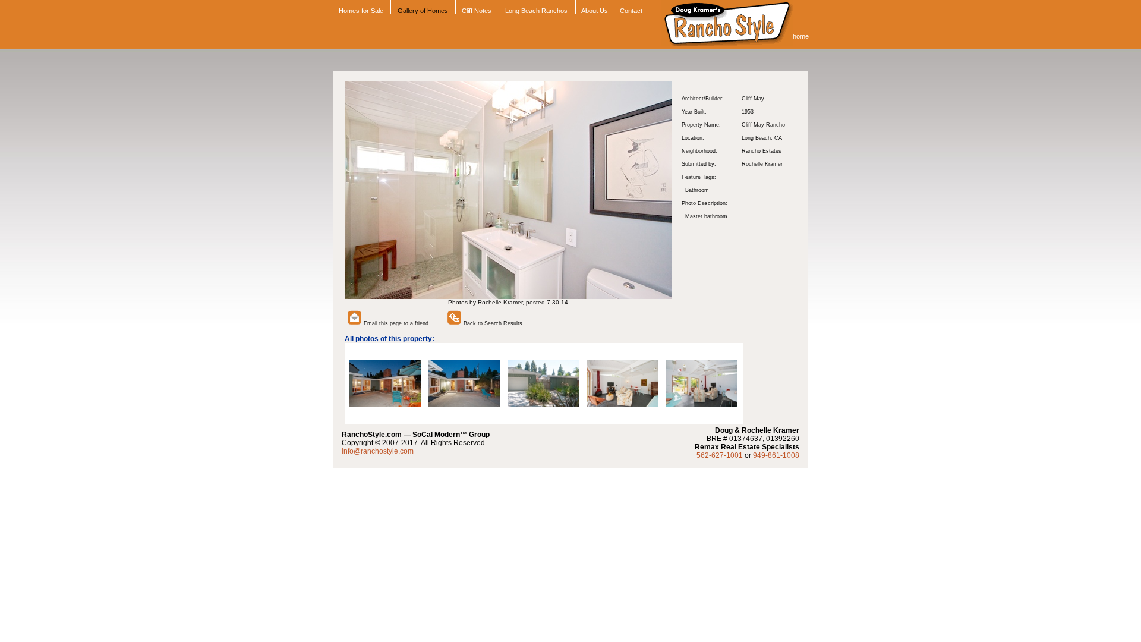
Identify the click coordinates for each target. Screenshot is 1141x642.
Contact (631, 10)
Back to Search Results (492, 323)
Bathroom (697, 190)
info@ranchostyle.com (378, 451)
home (801, 36)
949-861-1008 (776, 455)
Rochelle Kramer (762, 164)
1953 (748, 112)
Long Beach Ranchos (536, 10)
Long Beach (756, 138)
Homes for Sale (360, 10)
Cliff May (753, 99)
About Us (594, 10)
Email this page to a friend (395, 323)
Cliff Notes (476, 10)
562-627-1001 (719, 455)
